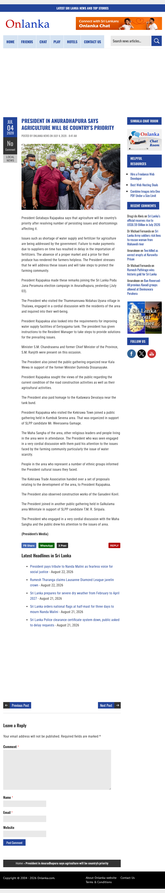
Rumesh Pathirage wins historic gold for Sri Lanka (142, 271)
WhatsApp (46, 545)
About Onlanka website (101, 878)
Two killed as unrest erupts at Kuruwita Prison (142, 254)
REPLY (114, 545)
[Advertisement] (82, 83)
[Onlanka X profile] (141, 351)
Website (8, 827)
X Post (62, 545)
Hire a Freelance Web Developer (142, 176)
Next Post (106, 705)
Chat (43, 41)
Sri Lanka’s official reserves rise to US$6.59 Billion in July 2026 (143, 220)
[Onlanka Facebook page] (131, 351)
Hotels (72, 41)
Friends (27, 41)
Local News (10, 158)
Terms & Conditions (99, 882)
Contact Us (128, 878)
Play (56, 41)
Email (7, 812)
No (10, 143)
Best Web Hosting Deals (144, 184)
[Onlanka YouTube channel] (151, 351)
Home (10, 41)
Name (8, 797)
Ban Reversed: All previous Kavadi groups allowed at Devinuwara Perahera (143, 287)
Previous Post (20, 705)
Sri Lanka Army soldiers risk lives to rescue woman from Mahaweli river (144, 237)
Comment (10, 149)
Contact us (92, 41)
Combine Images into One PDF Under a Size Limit (145, 193)
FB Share (29, 545)
